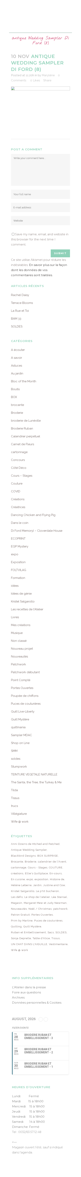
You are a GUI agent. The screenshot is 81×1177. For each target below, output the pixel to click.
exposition (41, 879)
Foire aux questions (26, 992)
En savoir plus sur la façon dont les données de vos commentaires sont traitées (39, 270)
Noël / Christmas (40, 908)
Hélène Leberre (21, 885)
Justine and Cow (54, 885)
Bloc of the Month (23, 381)
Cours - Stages (37, 867)
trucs (14, 806)
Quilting (16, 926)
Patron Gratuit (20, 914)
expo (14, 554)
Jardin (37, 885)
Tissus (15, 798)
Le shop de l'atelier (37, 897)
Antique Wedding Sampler (29, 849)
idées (14, 586)
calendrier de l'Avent (52, 861)
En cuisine (18, 879)
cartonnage (19, 452)
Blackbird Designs (23, 855)
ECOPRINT (18, 538)
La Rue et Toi (20, 311)
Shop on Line (20, 743)
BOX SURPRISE (47, 855)
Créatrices (18, 507)
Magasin (16, 902)
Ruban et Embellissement (28, 932)
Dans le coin (19, 523)
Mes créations (20, 625)
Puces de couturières (25, 703)
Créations (17, 499)
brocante (17, 405)
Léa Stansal (59, 897)
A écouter (18, 350)
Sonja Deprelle (21, 938)
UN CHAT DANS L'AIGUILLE (29, 944)
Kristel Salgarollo (23, 601)
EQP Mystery (19, 546)
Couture (16, 483)
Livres (15, 617)
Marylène (48, 75)
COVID (15, 491)
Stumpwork (19, 766)
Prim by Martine (22, 920)
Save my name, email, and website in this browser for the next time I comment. (39, 239)
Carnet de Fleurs (22, 444)
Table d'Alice (41, 938)
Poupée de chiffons (24, 696)
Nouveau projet (22, 648)
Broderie (17, 413)
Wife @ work (20, 821)
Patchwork (18, 664)
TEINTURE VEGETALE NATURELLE (34, 774)
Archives (18, 997)
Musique (17, 633)
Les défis (17, 897)
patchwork (60, 908)
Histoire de (57, 879)
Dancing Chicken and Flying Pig (33, 515)
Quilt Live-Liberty (22, 711)
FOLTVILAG (18, 570)
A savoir (16, 358)
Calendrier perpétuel (25, 436)
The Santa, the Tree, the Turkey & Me (36, 782)
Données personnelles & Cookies (36, 1002)
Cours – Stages (21, 475)
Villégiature (19, 814)
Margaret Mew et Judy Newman (45, 902)
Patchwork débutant (25, 672)
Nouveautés (19, 656)
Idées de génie (21, 593)
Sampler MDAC (21, 735)
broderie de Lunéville (26, 420)
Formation (18, 578)
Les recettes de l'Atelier (27, 609)
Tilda (14, 790)
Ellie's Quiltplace (36, 873)
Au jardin (17, 373)
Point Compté (20, 680)
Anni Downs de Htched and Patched (35, 843)
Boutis (15, 389)
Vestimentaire (58, 944)
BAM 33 (16, 318)
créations (17, 873)
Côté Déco (18, 468)
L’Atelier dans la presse (29, 987)
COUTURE (56, 867)
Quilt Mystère (20, 719)
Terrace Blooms (22, 303)
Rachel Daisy (20, 295)
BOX (14, 397)
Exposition (18, 562)
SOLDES (16, 326)
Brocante (17, 861)
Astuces (16, 365)
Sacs (51, 932)
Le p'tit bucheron (47, 891)
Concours (18, 460)
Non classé (19, 641)
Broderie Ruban (22, 428)
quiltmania (18, 727)
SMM (14, 751)
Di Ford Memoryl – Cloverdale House (36, 530)
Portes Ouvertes (22, 688)
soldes (15, 758)
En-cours (56, 873)
